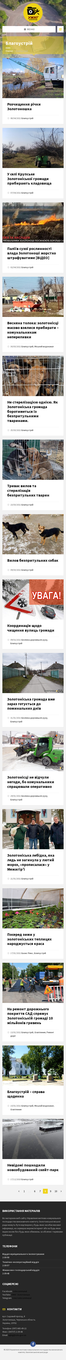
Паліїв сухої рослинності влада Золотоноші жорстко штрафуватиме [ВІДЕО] (31, 253)
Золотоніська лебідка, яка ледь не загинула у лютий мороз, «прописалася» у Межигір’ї (30, 862)
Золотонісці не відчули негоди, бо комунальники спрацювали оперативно (30, 782)
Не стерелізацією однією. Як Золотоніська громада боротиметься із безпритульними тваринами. (32, 411)
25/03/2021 (15, 430)
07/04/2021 (15, 192)
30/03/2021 (15, 346)
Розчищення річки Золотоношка (24, 106)
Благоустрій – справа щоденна (26, 1094)
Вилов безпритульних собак (32, 560)
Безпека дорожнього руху (34, 639)
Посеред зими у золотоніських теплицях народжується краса (29, 939)
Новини (9, 50)
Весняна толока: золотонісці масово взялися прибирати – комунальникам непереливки (33, 329)
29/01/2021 (15, 795)
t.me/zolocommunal (21, 1298)
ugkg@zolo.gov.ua (17, 1335)
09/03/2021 (15, 569)
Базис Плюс (27, 953)
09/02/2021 (15, 639)
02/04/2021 (15, 267)
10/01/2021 (15, 1105)
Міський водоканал (44, 346)
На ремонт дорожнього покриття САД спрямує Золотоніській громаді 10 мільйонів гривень (30, 1015)
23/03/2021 (15, 504)
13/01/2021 (15, 1032)
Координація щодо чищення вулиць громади (30, 628)
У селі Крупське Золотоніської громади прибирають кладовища (29, 179)
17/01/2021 (15, 953)
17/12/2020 (15, 1179)
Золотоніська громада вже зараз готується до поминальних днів (31, 704)
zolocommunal (20, 1291)
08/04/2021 (15, 118)
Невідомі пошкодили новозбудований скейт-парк (33, 1167)
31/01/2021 (15, 717)
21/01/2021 (15, 878)
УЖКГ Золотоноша (20, 1294)
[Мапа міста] (60, 29)
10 (56, 1191)
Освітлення (39, 1032)
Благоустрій (27, 118)
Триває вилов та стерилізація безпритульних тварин (28, 490)
